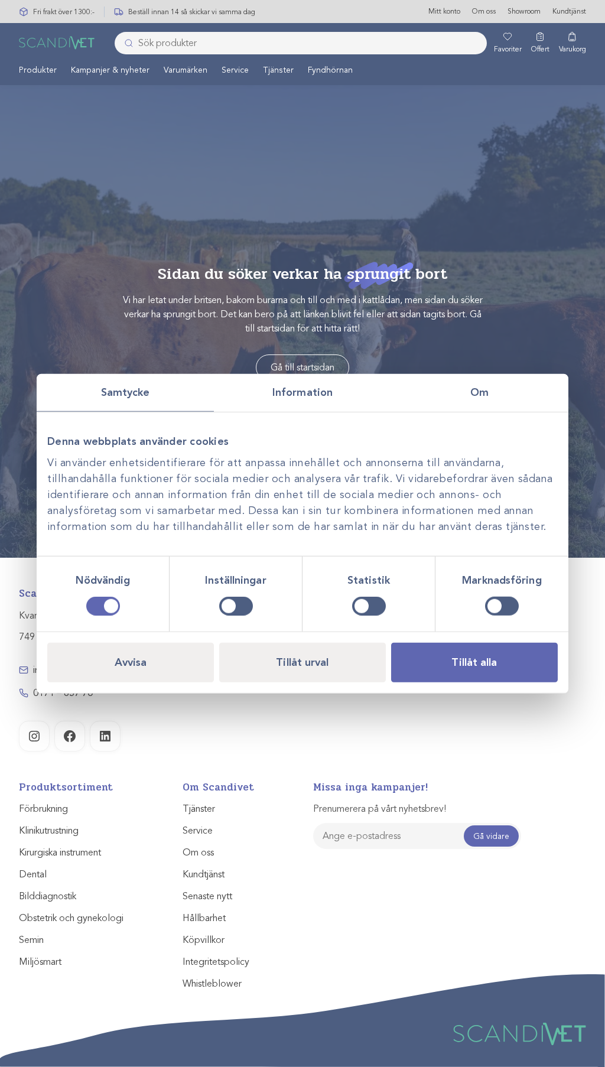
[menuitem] (38, 70)
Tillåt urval (302, 661)
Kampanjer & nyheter (110, 70)
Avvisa (131, 661)
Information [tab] (302, 392)
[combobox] (301, 43)
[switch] (236, 605)
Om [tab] (479, 392)
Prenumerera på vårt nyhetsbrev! (379, 809)
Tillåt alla (474, 661)
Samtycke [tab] (125, 392)
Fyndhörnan (330, 70)
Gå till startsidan (302, 367)
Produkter (38, 70)
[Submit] (125, 43)
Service (235, 70)
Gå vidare (491, 836)
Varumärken (185, 70)
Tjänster (278, 70)
